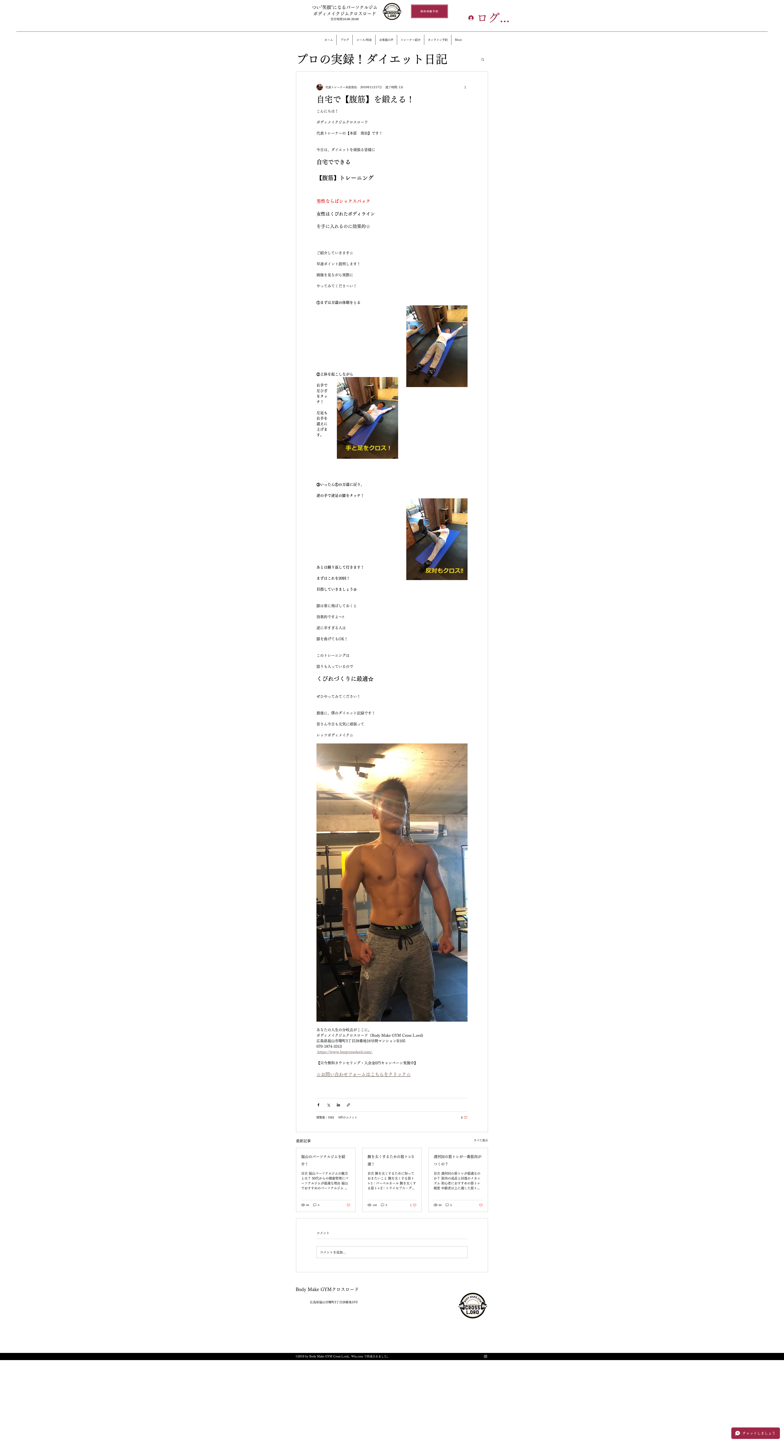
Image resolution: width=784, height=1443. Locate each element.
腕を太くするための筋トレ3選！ (391, 1160)
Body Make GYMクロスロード (327, 1289)
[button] (483, 59)
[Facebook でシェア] (318, 1105)
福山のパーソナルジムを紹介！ (323, 1160)
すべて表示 (481, 1140)
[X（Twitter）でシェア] (328, 1105)
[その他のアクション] (465, 87)
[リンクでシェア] (348, 1105)
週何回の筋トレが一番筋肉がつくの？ (457, 1160)
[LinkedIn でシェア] (338, 1105)
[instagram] (485, 1356)
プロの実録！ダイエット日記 (371, 59)
